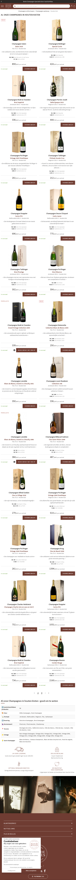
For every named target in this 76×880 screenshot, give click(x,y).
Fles (43, 717)
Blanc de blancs (24, 739)
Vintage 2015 (59, 736)
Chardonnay (40, 724)
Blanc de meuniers (25, 742)
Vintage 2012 (48, 734)
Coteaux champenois (36, 739)
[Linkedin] (41, 871)
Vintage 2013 (23, 736)
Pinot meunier (31, 724)
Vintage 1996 (50, 736)
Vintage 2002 (57, 734)
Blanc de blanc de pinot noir (52, 739)
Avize (29, 730)
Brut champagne (39, 720)
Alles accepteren (31, 870)
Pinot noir (22, 724)
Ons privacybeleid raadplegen (11, 864)
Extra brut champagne (26, 720)
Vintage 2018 (39, 734)
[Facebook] (45, 871)
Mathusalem (31, 717)
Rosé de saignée (67, 739)
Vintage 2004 (41, 736)
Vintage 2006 (66, 734)
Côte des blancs (49, 728)
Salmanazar (49, 717)
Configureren (11, 870)
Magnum (38, 717)
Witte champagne (24, 713)
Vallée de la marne (38, 728)
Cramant (66, 728)
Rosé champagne (36, 713)
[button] (38, 823)
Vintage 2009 (32, 736)
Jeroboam (22, 717)
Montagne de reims (25, 728)
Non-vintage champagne (27, 734)
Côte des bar (59, 728)
